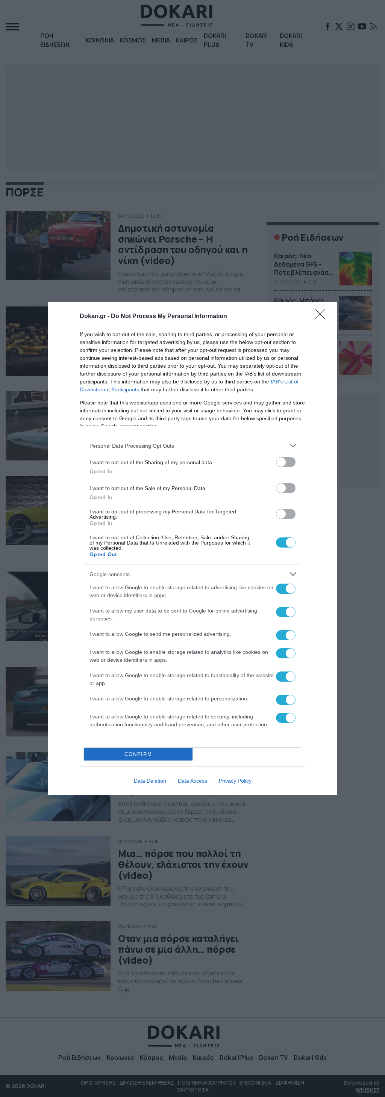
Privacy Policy (235, 781)
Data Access (192, 781)
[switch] (286, 462)
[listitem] (192, 446)
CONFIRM (138, 754)
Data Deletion (150, 781)
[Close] (322, 316)
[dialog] (192, 548)
